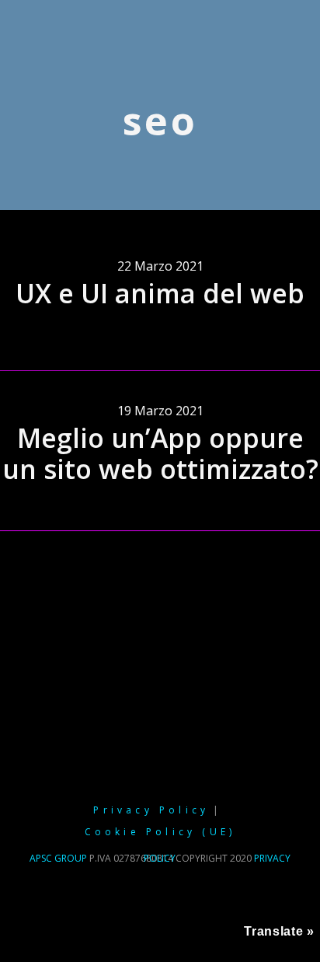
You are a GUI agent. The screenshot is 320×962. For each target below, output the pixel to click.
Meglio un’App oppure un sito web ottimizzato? (160, 454)
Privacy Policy (151, 810)
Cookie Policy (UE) (160, 831)
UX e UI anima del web (160, 293)
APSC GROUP (58, 858)
